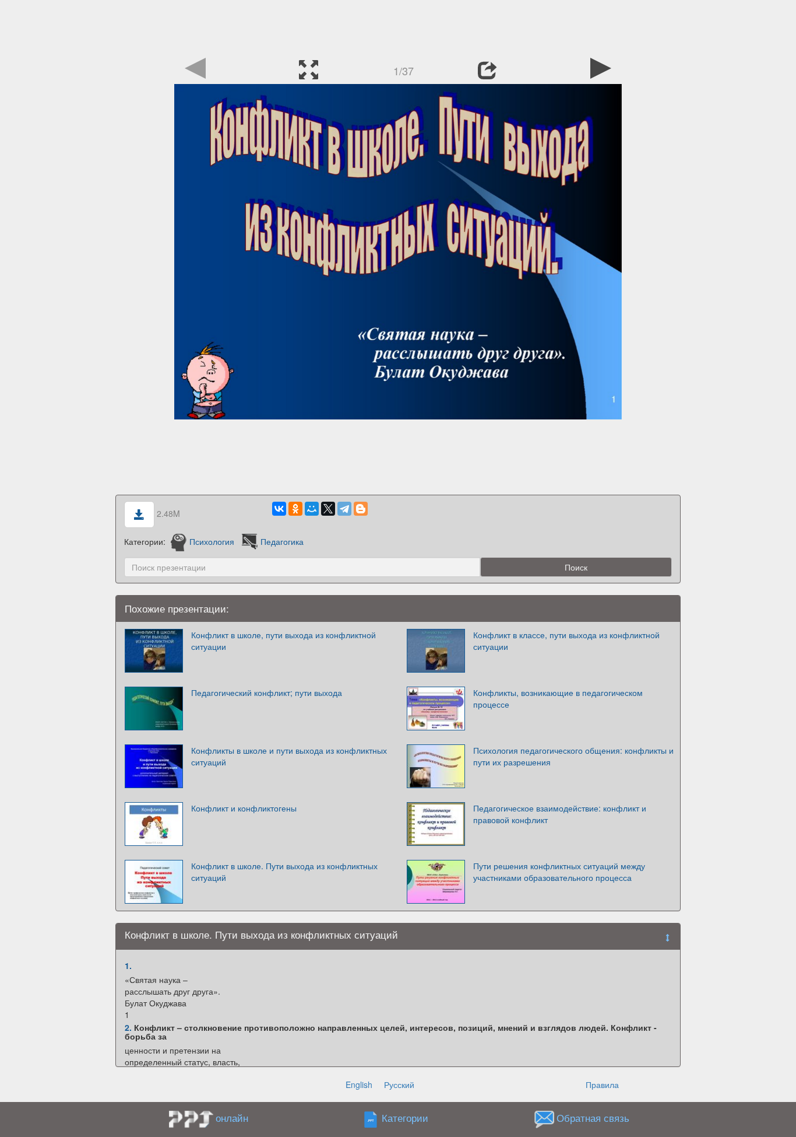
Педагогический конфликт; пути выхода (266, 692)
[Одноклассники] (295, 509)
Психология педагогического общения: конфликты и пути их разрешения (573, 756)
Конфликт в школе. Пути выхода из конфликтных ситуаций (284, 871)
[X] (328, 509)
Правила (602, 1084)
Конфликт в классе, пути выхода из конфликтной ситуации (566, 640)
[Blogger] (361, 509)
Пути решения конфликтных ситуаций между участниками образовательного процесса (559, 871)
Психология (211, 541)
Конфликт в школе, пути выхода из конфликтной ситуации (283, 640)
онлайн (232, 1118)
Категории (405, 1118)
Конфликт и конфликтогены (244, 808)
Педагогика (282, 541)
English (359, 1084)
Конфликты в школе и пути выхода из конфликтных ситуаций (289, 756)
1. (128, 965)
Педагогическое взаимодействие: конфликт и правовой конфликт (559, 813)
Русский (399, 1084)
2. (128, 1027)
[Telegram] (344, 509)
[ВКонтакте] (279, 509)
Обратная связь (593, 1118)
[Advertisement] (398, 26)
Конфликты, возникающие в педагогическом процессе (558, 698)
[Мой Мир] (312, 509)
